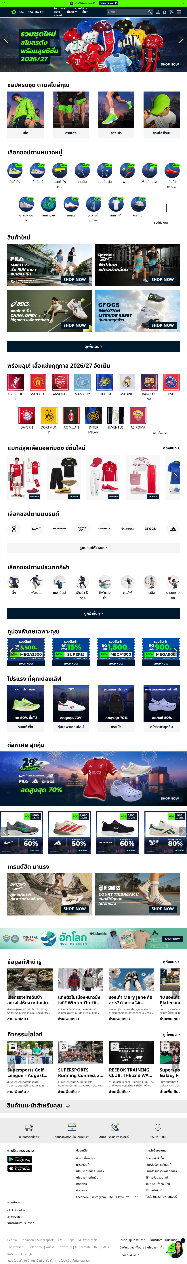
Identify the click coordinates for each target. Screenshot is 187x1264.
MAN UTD (37, 394)
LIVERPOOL (16, 397)
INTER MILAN (93, 430)
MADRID (126, 394)
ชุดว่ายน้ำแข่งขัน (93, 218)
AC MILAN (71, 427)
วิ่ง (14, 592)
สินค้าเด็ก (138, 215)
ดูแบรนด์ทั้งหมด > (93, 548)
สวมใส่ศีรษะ (162, 133)
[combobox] (130, 12)
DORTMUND (49, 430)
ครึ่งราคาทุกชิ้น (161, 727)
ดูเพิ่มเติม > (93, 346)
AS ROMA (138, 427)
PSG (171, 394)
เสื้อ (25, 133)
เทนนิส (82, 181)
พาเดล (127, 181)
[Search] (150, 12)
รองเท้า (116, 133)
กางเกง (71, 133)
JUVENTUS (116, 427)
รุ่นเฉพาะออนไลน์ (71, 727)
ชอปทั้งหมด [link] (161, 222)
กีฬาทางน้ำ (105, 595)
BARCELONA (149, 397)
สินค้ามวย (48, 215)
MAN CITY (82, 394)
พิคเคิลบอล (149, 181)
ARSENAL (60, 394)
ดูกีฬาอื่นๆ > (93, 613)
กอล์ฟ (71, 215)
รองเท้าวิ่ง (25, 727)
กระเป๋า (116, 727)
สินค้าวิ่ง (14, 181)
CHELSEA (104, 394)
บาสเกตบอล (26, 218)
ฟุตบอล (36, 592)
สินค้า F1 (116, 215)
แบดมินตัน (105, 181)
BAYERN (27, 427)
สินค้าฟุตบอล (172, 184)
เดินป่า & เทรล (82, 595)
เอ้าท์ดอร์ (37, 181)
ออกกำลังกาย (60, 184)
